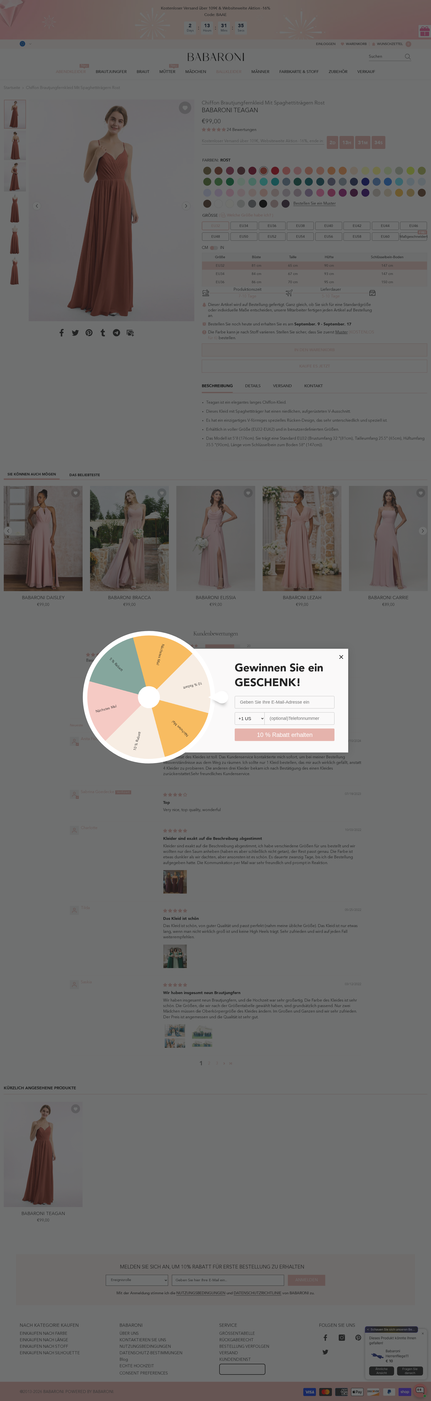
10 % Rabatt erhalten (285, 734)
